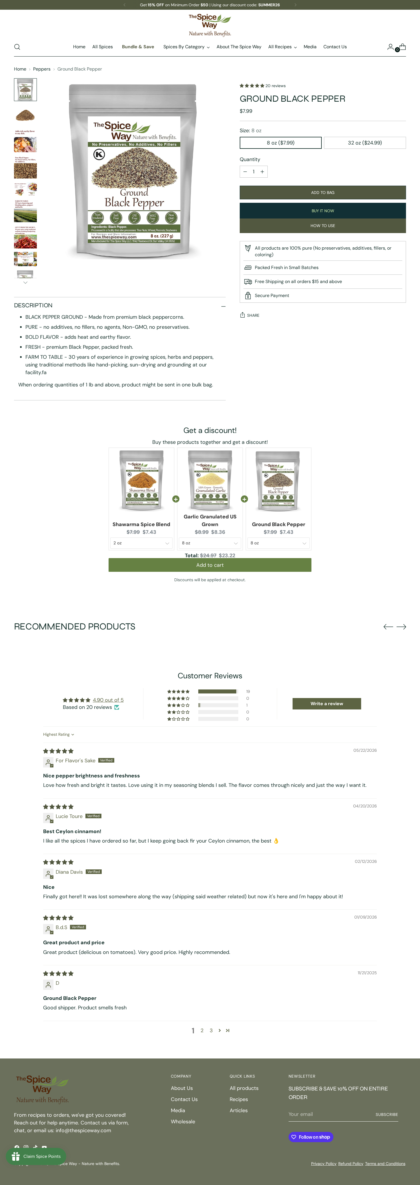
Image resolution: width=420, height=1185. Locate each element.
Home (20, 69)
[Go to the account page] (388, 47)
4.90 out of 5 (108, 700)
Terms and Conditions (385, 1163)
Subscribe (387, 1114)
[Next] (295, 5)
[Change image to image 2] (25, 115)
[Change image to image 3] (25, 140)
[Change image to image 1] (25, 89)
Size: (250, 130)
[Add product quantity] (245, 171)
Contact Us (184, 1099)
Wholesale (183, 1121)
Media (178, 1110)
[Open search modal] (17, 47)
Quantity (250, 159)
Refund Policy (350, 1163)
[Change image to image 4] (25, 167)
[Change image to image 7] (25, 237)
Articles (239, 1110)
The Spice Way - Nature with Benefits (84, 1163)
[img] (58, 751)
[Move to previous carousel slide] (388, 627)
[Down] (25, 282)
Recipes (239, 1099)
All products (244, 1088)
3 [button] (211, 1030)
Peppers (42, 69)
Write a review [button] (327, 704)
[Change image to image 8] (25, 259)
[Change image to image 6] (25, 210)
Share (253, 315)
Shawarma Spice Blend (141, 524)
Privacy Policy (324, 1163)
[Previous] (124, 5)
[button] (252, 85)
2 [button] (202, 1030)
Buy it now (323, 210)
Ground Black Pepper (278, 524)
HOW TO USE (323, 225)
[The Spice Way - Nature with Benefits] (210, 25)
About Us (182, 1088)
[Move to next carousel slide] (401, 626)
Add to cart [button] (210, 567)
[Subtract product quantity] (262, 171)
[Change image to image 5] (25, 189)
